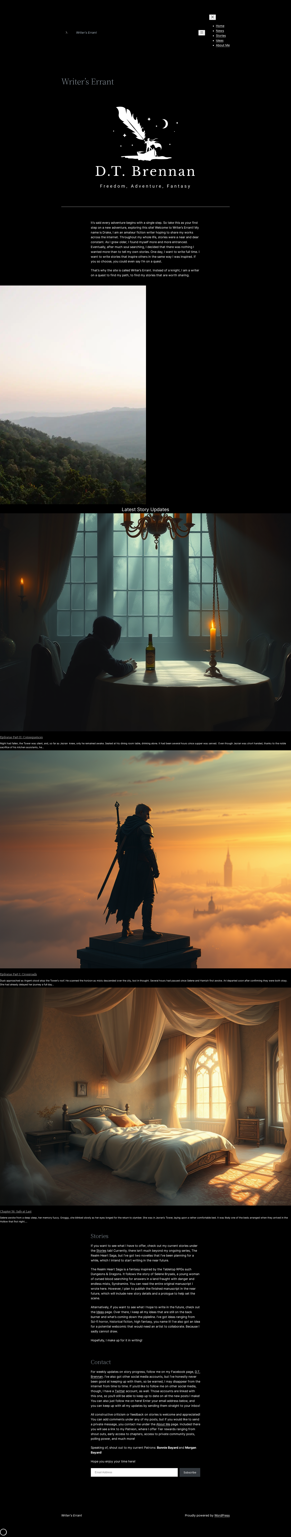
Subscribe (190, 1472)
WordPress (222, 1515)
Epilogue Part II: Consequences (21, 737)
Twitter (120, 1391)
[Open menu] (201, 32)
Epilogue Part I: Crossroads (18, 974)
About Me (163, 1424)
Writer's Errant (86, 32)
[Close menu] (212, 17)
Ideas (100, 1312)
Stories (101, 1250)
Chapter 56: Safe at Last (15, 1211)
